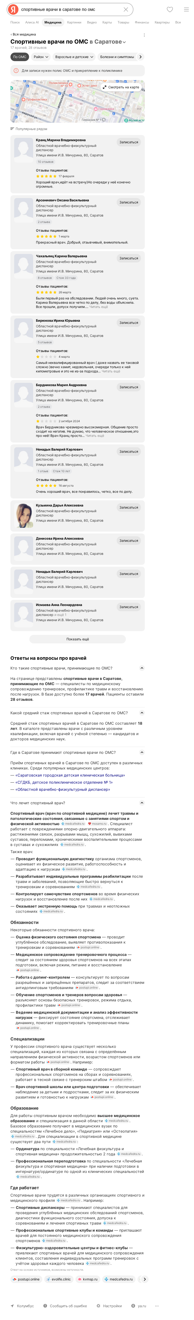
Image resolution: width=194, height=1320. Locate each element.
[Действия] (144, 35)
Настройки (112, 1306)
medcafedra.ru (74, 823)
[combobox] (69, 9)
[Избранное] (170, 9)
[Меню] (186, 9)
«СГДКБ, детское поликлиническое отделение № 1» (64, 782)
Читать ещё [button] (98, 307)
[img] (46, 176)
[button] (30, 129)
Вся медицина (24, 34)
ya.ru (142, 1306)
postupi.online (90, 947)
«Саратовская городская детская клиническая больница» (70, 775)
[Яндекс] (13, 9)
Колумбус (25, 1306)
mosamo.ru (99, 823)
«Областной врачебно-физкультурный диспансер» (62, 789)
